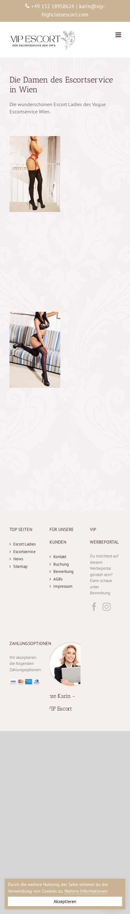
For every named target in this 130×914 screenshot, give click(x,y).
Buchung (61, 564)
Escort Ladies (24, 544)
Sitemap (20, 566)
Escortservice (24, 551)
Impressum (63, 586)
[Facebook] (94, 607)
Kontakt (59, 556)
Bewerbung (63, 571)
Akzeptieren (65, 901)
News (18, 559)
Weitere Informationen (86, 891)
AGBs (57, 579)
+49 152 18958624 (52, 6)
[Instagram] (107, 607)
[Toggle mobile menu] (118, 34)
